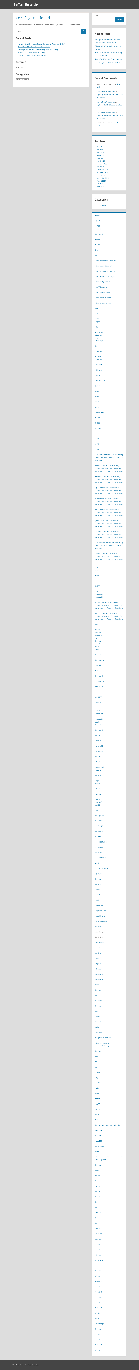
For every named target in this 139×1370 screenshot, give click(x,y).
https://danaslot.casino (103, 298)
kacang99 (98, 1016)
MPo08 (97, 649)
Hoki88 (97, 215)
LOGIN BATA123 (100, 847)
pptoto (97, 338)
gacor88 (97, 1186)
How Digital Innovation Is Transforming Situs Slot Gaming (38, 50)
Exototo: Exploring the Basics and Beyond (32, 55)
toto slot (97, 630)
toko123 (97, 1228)
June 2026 (100, 152)
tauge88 (98, 428)
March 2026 (101, 161)
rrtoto (97, 391)
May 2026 (100, 155)
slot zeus (98, 775)
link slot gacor (99, 751)
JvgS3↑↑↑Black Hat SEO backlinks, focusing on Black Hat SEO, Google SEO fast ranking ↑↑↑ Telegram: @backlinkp (109, 490)
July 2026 (100, 150)
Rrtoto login (99, 335)
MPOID (97, 647)
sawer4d (98, 313)
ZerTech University (26, 5)
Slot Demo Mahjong (101, 868)
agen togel (98, 1130)
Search (97, 16)
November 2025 (102, 172)
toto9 (96, 1067)
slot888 (97, 423)
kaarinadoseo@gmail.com (106, 92)
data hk (97, 890)
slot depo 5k (99, 234)
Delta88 (97, 245)
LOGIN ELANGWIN (101, 858)
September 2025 (103, 178)
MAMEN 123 (99, 826)
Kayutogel (98, 874)
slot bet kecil (99, 821)
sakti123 (97, 863)
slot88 (97, 624)
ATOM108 (98, 665)
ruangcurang (99, 1146)
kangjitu (97, 1077)
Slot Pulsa (98, 1297)
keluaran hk (99, 969)
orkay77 (97, 581)
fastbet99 (98, 1088)
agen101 (98, 1083)
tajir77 (97, 444)
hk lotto (97, 711)
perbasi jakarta (100, 916)
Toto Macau (98, 1239)
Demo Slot (98, 1292)
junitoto (97, 1072)
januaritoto (98, 1022)
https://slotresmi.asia (102, 292)
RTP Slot (98, 1313)
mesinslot (98, 794)
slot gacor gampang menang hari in (107, 1125)
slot (96, 255)
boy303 (97, 221)
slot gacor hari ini (101, 725)
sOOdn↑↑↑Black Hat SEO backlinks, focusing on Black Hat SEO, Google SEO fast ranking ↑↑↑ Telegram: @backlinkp (109, 479)
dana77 (97, 1104)
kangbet (97, 1109)
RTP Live (98, 948)
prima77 (97, 895)
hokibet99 (98, 1032)
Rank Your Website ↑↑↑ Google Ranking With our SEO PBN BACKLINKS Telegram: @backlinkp (109, 457)
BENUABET (98, 439)
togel (96, 567)
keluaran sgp (99, 1324)
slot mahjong (99, 660)
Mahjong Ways (100, 942)
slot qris (97, 346)
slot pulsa (98, 1197)
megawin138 (99, 412)
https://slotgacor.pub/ (103, 282)
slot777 (97, 586)
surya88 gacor (100, 687)
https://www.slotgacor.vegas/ (105, 276)
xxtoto (97, 402)
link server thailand (101, 921)
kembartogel (99, 767)
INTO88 (97, 1176)
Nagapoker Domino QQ (103, 1038)
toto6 (96, 1062)
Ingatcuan (98, 351)
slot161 (97, 1011)
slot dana (98, 884)
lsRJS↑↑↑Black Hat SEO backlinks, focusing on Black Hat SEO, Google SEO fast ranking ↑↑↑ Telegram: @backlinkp (109, 468)
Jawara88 (98, 632)
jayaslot (97, 783)
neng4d (97, 322)
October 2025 (101, 175)
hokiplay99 (98, 365)
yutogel (97, 762)
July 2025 (100, 184)
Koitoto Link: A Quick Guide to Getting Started (34, 47)
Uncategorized (102, 205)
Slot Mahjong (99, 681)
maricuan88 (99, 746)
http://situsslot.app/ (102, 287)
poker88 (97, 327)
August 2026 (101, 147)
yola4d (97, 575)
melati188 (98, 1141)
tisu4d (97, 308)
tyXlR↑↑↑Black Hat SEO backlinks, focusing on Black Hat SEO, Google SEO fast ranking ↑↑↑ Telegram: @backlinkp (109, 523)
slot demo (98, 1271)
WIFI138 (97, 789)
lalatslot (97, 722)
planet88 (98, 810)
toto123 (97, 805)
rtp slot (97, 1099)
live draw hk (99, 594)
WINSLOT (98, 741)
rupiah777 (98, 697)
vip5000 (97, 386)
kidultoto (98, 1213)
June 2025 (100, 187)
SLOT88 (97, 226)
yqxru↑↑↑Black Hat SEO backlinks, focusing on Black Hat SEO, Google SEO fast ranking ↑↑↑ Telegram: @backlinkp (109, 512)
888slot (97, 644)
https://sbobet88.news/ (103, 266)
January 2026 (101, 167)
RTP (96, 1265)
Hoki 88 (97, 239)
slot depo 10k (99, 815)
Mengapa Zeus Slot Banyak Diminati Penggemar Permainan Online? (41, 44)
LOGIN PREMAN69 (101, 842)
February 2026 (102, 164)
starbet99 (98, 1027)
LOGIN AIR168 (99, 852)
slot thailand (99, 831)
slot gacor (98, 641)
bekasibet (98, 702)
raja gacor (98, 1001)
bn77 (96, 692)
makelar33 (98, 802)
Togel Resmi (99, 332)
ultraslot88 (98, 433)
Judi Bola (98, 953)
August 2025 (101, 181)
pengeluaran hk (100, 911)
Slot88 (97, 449)
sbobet (97, 985)
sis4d (96, 250)
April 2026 (100, 158)
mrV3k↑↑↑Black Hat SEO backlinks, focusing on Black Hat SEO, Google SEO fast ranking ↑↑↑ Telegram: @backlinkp (109, 534)
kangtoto (98, 229)
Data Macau (99, 1260)
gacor (97, 638)
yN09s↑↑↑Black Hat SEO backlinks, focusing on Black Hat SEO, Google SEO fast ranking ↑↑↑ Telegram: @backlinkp (109, 501)
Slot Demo (98, 1234)
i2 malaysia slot (100, 381)
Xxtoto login (99, 341)
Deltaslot (98, 357)
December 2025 (102, 170)
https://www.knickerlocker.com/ (106, 261)
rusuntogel (98, 635)
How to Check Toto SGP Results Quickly (31, 52)
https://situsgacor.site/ (103, 303)
